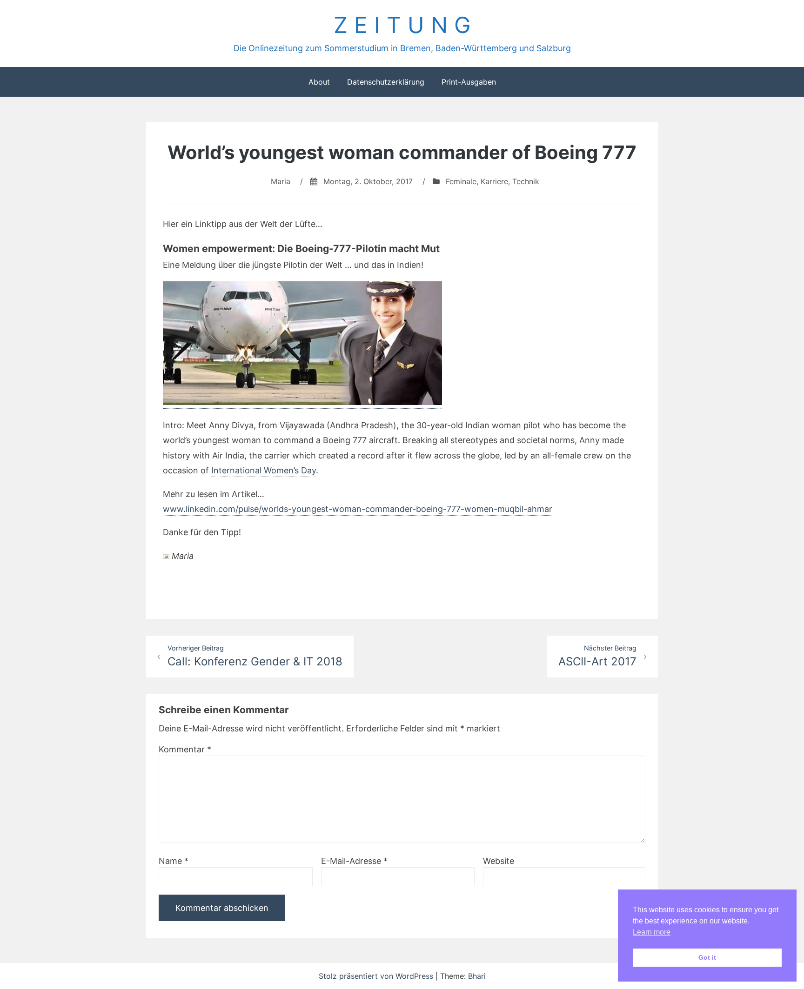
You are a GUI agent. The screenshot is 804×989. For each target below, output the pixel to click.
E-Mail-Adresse (354, 861)
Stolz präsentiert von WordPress (377, 976)
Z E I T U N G (402, 25)
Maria (280, 181)
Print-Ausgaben (469, 81)
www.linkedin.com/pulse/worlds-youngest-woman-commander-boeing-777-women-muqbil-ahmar (357, 509)
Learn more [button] (651, 932)
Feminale (461, 181)
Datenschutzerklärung (385, 81)
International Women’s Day (263, 470)
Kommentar (185, 749)
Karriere (494, 181)
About (319, 81)
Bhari (477, 976)
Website (498, 861)
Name (173, 861)
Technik (525, 181)
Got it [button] (707, 957)
